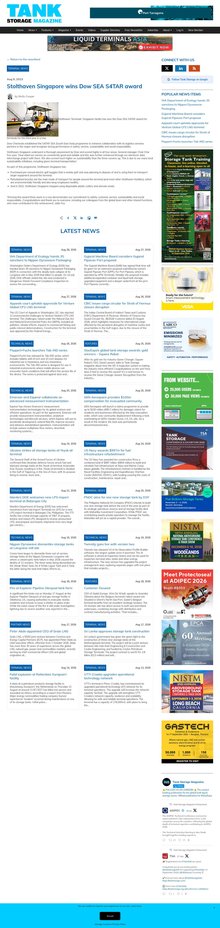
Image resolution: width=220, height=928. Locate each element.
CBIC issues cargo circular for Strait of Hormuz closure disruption (117, 305)
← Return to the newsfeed (23, 59)
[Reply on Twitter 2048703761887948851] (165, 894)
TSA (172, 856)
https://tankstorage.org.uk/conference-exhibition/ (185, 889)
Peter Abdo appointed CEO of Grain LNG (39, 631)
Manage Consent (103, 924)
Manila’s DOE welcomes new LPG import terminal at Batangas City (39, 499)
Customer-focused (97, 588)
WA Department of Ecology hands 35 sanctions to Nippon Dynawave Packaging (40, 258)
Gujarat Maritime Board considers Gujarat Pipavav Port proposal (114, 258)
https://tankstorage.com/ (173, 880)
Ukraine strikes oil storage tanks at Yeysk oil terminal (41, 452)
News (31, 30)
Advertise (152, 30)
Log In (180, 30)
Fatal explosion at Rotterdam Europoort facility (38, 676)
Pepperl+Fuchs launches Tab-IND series (38, 350)
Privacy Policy (118, 924)
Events (79, 30)
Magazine (63, 30)
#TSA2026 (187, 861)
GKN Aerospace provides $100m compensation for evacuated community (113, 399)
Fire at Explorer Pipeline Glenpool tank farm (41, 588)
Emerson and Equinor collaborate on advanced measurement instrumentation (39, 399)
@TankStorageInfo (171, 869)
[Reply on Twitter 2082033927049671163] (165, 840)
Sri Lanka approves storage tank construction (117, 631)
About (166, 30)
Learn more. (136, 906)
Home (20, 30)
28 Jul (189, 810)
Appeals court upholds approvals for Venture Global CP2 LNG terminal (42, 305)
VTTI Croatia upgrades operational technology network (109, 676)
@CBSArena (185, 872)
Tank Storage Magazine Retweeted (190, 804)
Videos (92, 30)
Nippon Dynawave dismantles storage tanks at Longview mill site (42, 546)
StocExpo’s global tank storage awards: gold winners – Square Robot (116, 352)
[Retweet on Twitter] (171, 804)
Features (46, 30)
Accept (110, 916)
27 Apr (180, 856)
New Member (195, 30)
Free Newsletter (134, 30)
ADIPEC (175, 810)
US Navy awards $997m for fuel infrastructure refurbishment (107, 452)
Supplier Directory (110, 30)
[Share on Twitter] (75, 217)
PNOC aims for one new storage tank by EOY (116, 497)
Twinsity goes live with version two (109, 544)
